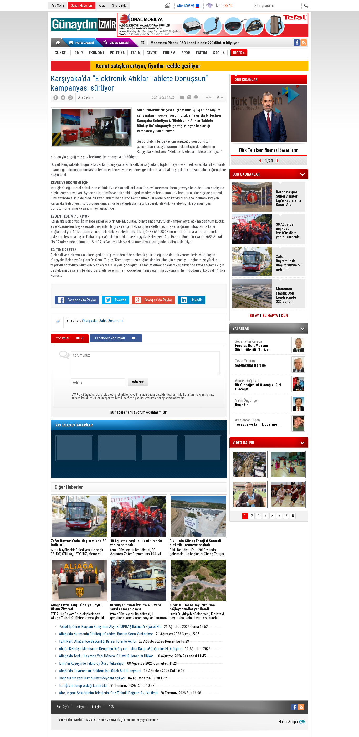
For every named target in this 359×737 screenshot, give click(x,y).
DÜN (284, 315)
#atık (102, 320)
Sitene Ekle (119, 5)
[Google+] (70, 97)
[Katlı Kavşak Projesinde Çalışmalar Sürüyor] (250, 464)
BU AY (254, 315)
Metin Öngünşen (247, 402)
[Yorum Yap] (182, 97)
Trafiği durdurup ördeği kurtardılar (83, 685)
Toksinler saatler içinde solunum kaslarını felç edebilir (269, 152)
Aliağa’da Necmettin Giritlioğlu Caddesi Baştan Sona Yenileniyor (106, 634)
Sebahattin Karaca (252, 345)
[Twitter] (63, 97)
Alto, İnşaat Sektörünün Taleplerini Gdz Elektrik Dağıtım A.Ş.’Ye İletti (108, 693)
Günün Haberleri (81, 5)
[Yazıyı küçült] (208, 97)
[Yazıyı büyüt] (220, 97)
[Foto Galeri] (82, 42)
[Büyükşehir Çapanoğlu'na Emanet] (250, 494)
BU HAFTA (270, 315)
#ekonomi (115, 320)
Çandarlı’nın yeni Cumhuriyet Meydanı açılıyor (92, 678)
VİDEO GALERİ (243, 443)
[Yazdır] (196, 97)
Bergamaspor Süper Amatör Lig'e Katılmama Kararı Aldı (288, 198)
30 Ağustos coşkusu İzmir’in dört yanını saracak (287, 230)
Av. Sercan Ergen (257, 422)
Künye (80, 707)
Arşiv (102, 5)
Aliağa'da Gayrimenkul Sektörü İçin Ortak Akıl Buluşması (100, 671)
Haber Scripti (288, 722)
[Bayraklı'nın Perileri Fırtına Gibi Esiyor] (288, 494)
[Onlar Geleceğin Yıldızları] (288, 464)
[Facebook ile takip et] (297, 42)
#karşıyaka (90, 320)
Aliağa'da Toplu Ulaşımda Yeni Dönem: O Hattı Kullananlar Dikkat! (106, 656)
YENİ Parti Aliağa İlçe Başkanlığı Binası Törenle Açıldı (97, 641)
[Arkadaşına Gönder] (189, 97)
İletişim (96, 707)
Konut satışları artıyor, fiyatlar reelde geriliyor (148, 66)
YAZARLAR (241, 329)
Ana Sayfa (58, 5)
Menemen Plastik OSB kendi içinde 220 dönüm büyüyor (195, 43)
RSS (111, 707)
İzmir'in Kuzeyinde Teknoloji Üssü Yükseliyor (92, 663)
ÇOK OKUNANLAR (246, 174)
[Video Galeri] (116, 42)
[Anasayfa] (58, 42)
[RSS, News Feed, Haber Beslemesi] (303, 42)
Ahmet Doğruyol (258, 385)
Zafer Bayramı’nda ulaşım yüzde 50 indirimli (288, 263)
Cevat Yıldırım (250, 363)
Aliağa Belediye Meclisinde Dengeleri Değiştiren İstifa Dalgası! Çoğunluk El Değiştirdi (120, 649)
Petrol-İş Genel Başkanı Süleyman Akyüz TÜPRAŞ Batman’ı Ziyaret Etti (110, 627)
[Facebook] (55, 97)
